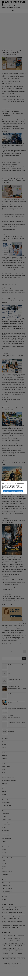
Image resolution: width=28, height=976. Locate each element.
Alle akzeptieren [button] (6, 491)
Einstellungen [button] (19, 491)
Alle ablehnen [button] (13, 491)
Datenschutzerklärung (10, 485)
